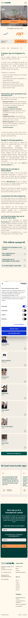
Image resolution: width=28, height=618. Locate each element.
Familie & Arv (19, 566)
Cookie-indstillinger (19, 324)
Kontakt (18, 588)
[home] (6, 2)
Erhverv (18, 570)
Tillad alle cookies (14, 328)
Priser (17, 582)
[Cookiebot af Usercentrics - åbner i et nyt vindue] (20, 283)
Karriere (18, 586)
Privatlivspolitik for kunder (20, 598)
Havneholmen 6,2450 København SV (6, 576)
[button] (25, 2)
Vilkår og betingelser (21, 604)
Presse (17, 590)
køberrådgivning (10, 181)
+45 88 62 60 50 (7, 572)
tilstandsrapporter (13, 107)
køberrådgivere (5, 222)
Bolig (8, 48)
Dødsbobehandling (20, 572)
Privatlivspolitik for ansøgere (20, 601)
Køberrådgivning (14, 48)
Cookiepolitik (19, 606)
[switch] (24, 310)
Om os (17, 580)
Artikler (18, 584)
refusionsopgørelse (8, 127)
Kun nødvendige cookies (14, 333)
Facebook (25, 614)
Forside (3, 48)
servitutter (5, 114)
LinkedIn (20, 614)
